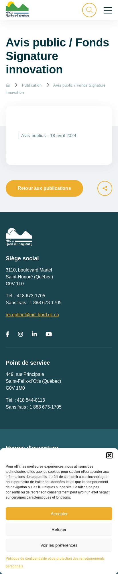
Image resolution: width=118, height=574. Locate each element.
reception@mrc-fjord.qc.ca (32, 314)
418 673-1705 (31, 295)
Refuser (59, 529)
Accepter (59, 513)
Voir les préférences (59, 545)
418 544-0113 (31, 400)
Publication (32, 85)
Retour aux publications (44, 188)
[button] (109, 455)
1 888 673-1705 (46, 302)
